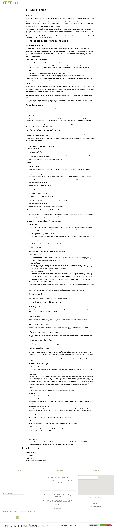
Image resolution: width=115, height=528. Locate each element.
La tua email (5, 481)
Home (88, 4)
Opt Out (49, 185)
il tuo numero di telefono (8, 487)
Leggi (112, 525)
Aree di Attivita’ (101, 4)
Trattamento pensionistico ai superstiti (57, 477)
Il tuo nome (5, 475)
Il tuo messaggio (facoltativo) (8, 493)
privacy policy (51, 200)
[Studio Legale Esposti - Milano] (10, 2)
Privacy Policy (44, 185)
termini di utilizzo (59, 200)
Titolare (68, 28)
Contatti (110, 4)
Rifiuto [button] (108, 525)
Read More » (57, 485)
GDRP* (19, 511)
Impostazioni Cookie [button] (94, 525)
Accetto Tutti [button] (102, 525)
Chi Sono (94, 4)
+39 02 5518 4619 (109, 2)
